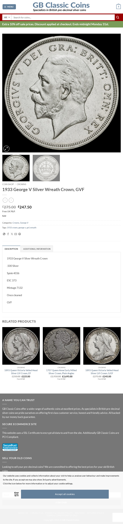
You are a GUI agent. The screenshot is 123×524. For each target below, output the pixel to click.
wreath (33, 227)
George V (24, 223)
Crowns (21, 184)
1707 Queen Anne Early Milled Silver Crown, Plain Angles (61, 372)
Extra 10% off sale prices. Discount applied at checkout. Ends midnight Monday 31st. (55, 24)
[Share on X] (12, 234)
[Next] (114, 93)
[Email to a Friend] (15, 234)
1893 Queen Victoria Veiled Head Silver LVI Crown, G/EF (101, 372)
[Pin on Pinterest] (19, 234)
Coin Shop (8, 184)
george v (22, 227)
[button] (9, 6)
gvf (28, 227)
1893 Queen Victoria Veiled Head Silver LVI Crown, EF (21, 372)
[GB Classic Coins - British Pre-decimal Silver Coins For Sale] (61, 7)
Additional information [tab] (37, 249)
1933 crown (12, 227)
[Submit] (118, 17)
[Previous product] (11, 200)
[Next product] (5, 200)
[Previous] (8, 93)
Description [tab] (11, 249)
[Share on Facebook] (8, 234)
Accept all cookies (65, 494)
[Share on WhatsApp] (4, 234)
